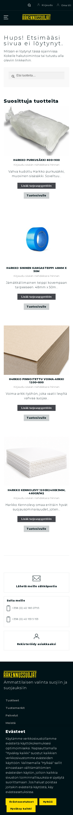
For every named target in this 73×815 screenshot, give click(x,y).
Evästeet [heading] (15, 731)
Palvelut (12, 715)
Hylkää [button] (48, 801)
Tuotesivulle (36, 195)
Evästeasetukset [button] (21, 801)
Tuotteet (12, 700)
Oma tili (66, 5)
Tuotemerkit (15, 708)
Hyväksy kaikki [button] (21, 808)
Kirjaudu (47, 5)
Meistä (11, 723)
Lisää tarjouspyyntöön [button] (36, 185)
